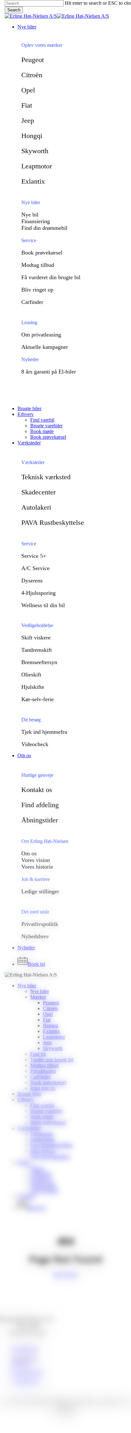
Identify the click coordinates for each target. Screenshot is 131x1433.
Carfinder (32, 302)
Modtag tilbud (37, 265)
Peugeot (32, 60)
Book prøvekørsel (41, 252)
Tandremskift (36, 650)
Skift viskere (36, 637)
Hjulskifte (32, 687)
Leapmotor (36, 166)
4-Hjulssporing (38, 593)
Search (13, 10)
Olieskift (31, 674)
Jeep (27, 120)
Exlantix (33, 181)
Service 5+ (33, 556)
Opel (28, 90)
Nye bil (29, 214)
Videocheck (34, 744)
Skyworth (34, 151)
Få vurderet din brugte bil (50, 277)
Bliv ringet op (37, 289)
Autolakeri (36, 507)
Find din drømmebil (44, 228)
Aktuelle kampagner (44, 347)
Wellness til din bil (43, 605)
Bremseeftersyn (39, 662)
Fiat (26, 105)
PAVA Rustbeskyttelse (52, 522)
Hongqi (31, 136)
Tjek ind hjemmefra (44, 732)
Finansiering (35, 221)
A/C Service (35, 568)
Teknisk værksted (46, 477)
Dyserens (32, 580)
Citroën (31, 75)
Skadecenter (38, 492)
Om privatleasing (41, 334)
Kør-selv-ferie (37, 699)
